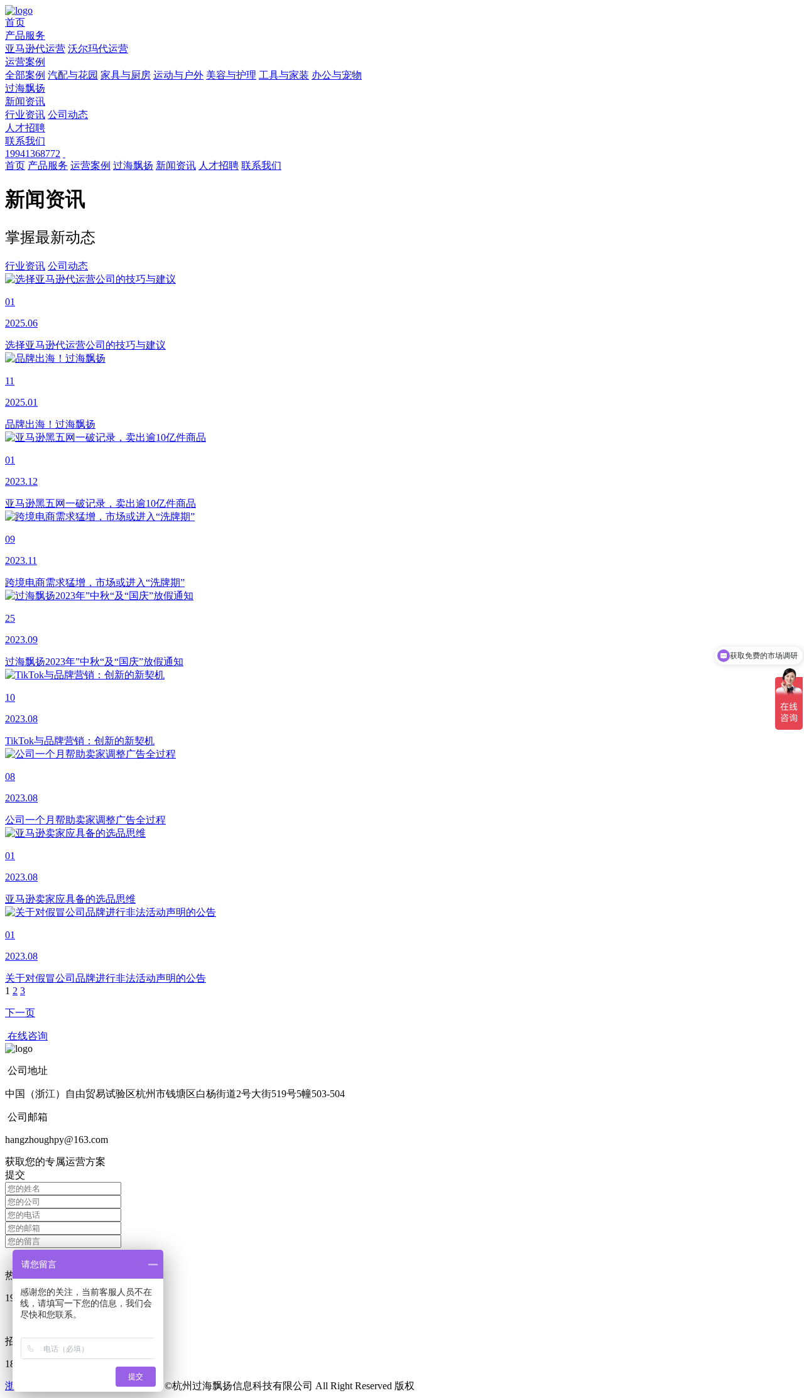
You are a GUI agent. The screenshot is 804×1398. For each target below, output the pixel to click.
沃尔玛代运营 (98, 48)
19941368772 (32, 153)
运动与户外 (178, 75)
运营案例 (25, 62)
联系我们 (25, 141)
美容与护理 (231, 75)
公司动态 (68, 114)
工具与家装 (284, 75)
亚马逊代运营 (35, 48)
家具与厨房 (125, 75)
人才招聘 (25, 127)
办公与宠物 (337, 75)
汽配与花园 (73, 75)
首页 (15, 22)
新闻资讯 (25, 101)
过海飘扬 (25, 88)
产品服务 (25, 35)
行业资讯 (25, 114)
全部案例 (25, 75)
